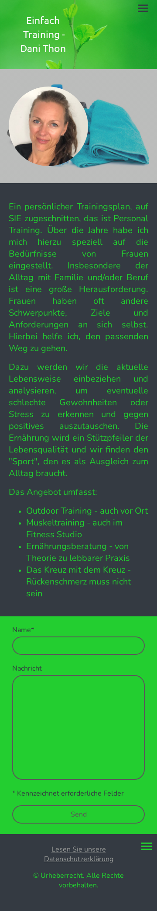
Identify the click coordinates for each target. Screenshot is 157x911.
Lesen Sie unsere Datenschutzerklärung (78, 854)
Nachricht (27, 668)
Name (23, 630)
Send (79, 814)
